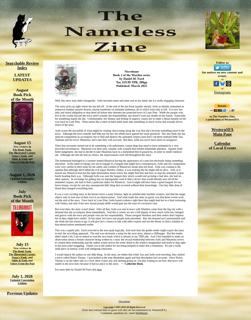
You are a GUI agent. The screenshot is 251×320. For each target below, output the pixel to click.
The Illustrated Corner (22, 152)
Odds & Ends (20, 159)
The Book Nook (22, 149)
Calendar (222, 143)
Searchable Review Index (22, 65)
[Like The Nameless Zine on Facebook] (216, 85)
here (99, 269)
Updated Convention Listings (22, 180)
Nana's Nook (19, 155)
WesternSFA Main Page (222, 131)
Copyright (108, 307)
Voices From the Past (22, 162)
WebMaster (141, 313)
